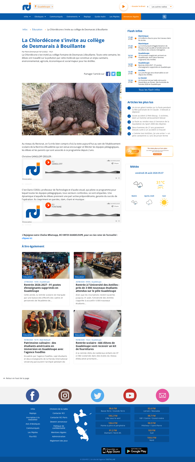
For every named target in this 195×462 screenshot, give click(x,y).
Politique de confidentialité (58, 427)
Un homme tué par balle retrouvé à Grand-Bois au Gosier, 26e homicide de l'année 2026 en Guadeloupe (153, 82)
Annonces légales (131, 16)
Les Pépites (115, 16)
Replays (87, 16)
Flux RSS (33, 436)
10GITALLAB (110, 459)
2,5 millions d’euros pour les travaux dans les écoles (154, 39)
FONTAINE (28, 225)
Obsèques (39, 16)
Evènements (72, 16)
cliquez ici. (27, 238)
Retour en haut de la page (17, 378)
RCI (23, 184)
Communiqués (56, 16)
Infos (26, 16)
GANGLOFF (28, 184)
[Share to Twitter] (113, 74)
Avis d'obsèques (33, 424)
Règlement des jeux (59, 440)
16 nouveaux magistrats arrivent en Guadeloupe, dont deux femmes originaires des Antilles (152, 57)
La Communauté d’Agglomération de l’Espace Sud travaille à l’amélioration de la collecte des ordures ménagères (153, 48)
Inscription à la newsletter (33, 418)
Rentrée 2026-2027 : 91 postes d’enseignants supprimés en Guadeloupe (154, 66)
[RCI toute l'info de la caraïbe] (27, 6)
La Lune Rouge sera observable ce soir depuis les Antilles (153, 73)
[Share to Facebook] (108, 74)
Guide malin (100, 16)
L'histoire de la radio (59, 409)
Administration (58, 436)
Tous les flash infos (149, 89)
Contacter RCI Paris (58, 417)
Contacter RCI (59, 413)
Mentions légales (58, 432)
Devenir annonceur (58, 421)
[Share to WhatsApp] (119, 74)
